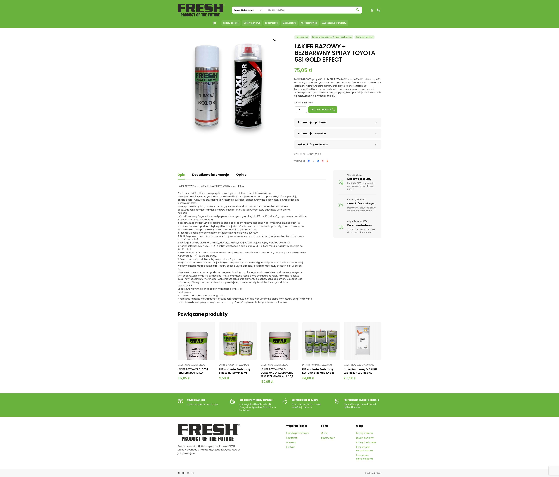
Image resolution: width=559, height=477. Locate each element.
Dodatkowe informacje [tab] (210, 175)
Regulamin (292, 437)
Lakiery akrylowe (365, 437)
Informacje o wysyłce (312, 133)
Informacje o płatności (312, 122)
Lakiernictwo (302, 37)
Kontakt (290, 447)
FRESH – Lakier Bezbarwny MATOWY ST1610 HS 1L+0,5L (318, 371)
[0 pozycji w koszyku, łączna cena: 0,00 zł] (378, 10)
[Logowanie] (372, 10)
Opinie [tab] (241, 175)
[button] (274, 40)
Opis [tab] (181, 175)
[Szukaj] (357, 10)
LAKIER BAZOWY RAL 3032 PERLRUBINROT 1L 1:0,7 (193, 371)
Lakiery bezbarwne (240, 365)
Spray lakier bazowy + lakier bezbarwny (332, 37)
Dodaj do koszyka (321, 109)
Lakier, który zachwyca (313, 144)
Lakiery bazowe (198, 365)
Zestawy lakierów (364, 37)
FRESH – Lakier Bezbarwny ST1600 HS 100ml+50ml (234, 371)
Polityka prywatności (297, 433)
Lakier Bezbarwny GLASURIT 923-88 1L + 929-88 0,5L (360, 371)
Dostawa (291, 442)
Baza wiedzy (328, 437)
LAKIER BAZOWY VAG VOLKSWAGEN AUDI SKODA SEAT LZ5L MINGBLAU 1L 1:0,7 (277, 373)
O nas (324, 433)
